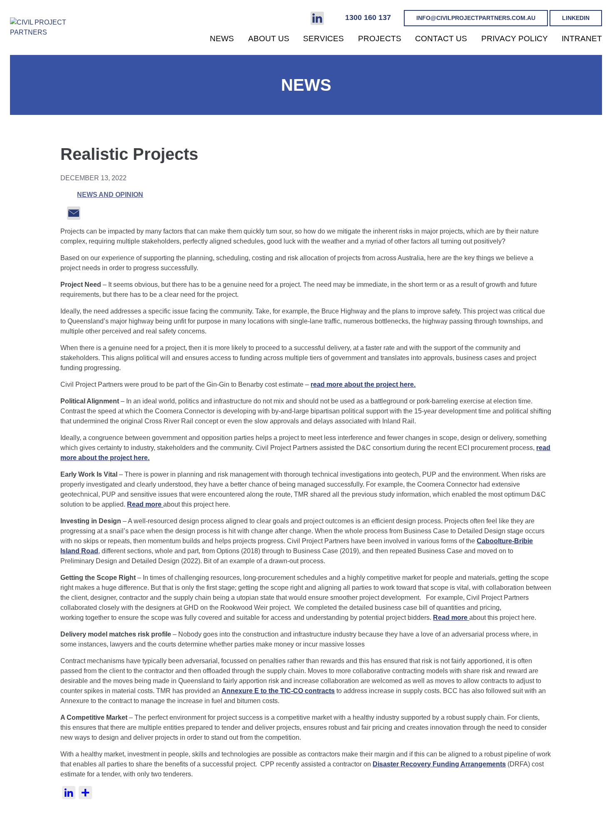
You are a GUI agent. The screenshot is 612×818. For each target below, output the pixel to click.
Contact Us (441, 38)
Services (323, 38)
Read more (145, 504)
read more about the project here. (363, 384)
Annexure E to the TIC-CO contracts (278, 690)
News (222, 38)
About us (268, 38)
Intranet (582, 38)
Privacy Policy (514, 38)
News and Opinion (110, 194)
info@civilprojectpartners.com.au (475, 18)
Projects (379, 38)
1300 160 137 (368, 17)
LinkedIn (576, 18)
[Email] (70, 212)
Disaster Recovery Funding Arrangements (439, 764)
